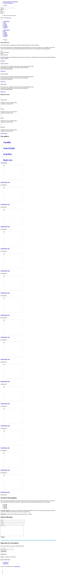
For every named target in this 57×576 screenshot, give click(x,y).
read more (3, 60)
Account (5, 5)
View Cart (8, 17)
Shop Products (4, 133)
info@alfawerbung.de (8, 3)
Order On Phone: (10, 1)
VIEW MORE (4, 162)
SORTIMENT (6, 21)
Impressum (5, 563)
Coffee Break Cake (5, 182)
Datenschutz (6, 562)
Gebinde (5, 27)
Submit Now (3, 551)
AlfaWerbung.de (17, 566)
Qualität (5, 24)
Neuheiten (5, 26)
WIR (4, 22)
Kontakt (5, 25)
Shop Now (3, 71)
